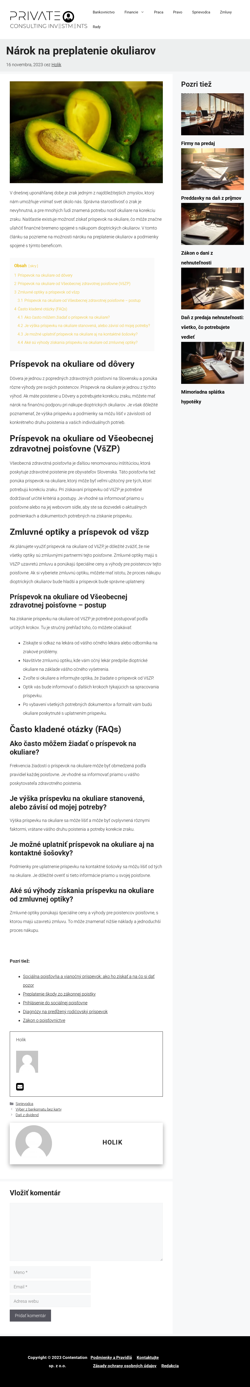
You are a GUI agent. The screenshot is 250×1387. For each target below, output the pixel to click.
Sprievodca (201, 12)
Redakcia (170, 1365)
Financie (131, 12)
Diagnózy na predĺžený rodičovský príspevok (65, 1011)
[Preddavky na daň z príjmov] (212, 170)
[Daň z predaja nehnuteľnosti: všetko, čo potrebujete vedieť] (212, 290)
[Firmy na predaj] (212, 115)
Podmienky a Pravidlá (111, 1357)
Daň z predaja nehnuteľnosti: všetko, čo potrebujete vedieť (212, 327)
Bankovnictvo (104, 12)
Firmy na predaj (198, 143)
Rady (97, 27)
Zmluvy (226, 12)
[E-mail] (20, 1088)
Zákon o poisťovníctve (44, 1020)
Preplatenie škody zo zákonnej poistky (59, 994)
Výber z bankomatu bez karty (39, 1109)
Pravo (177, 12)
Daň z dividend (27, 1115)
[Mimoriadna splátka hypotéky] (212, 364)
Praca (158, 12)
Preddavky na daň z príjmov (211, 198)
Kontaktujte (148, 1357)
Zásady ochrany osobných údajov (124, 1365)
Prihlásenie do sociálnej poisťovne (55, 1002)
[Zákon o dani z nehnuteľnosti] (212, 225)
